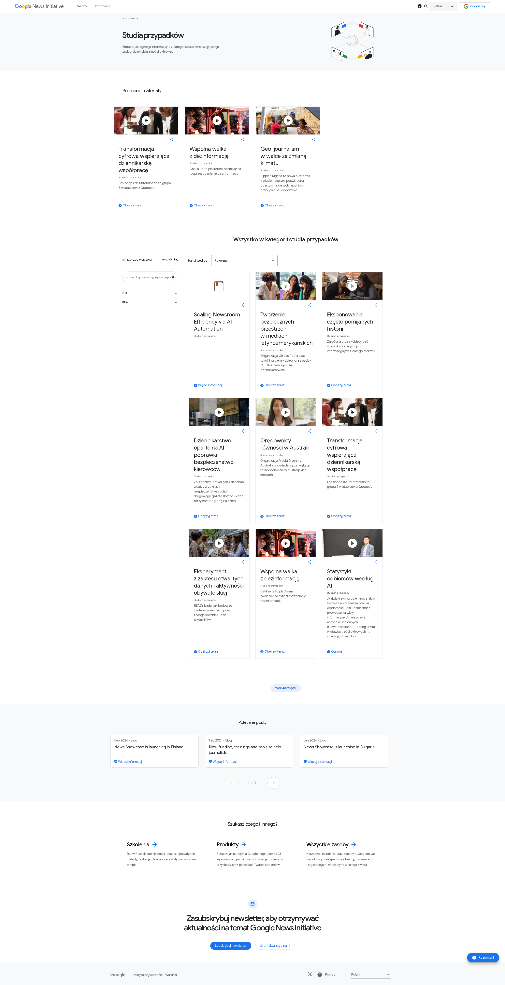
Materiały (131, 18)
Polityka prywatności (148, 975)
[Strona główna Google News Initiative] (39, 6)
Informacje (102, 6)
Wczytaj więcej (285, 688)
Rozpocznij (483, 957)
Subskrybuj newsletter (231, 946)
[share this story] (171, 139)
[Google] (117, 975)
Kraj (150, 302)
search (426, 6)
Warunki (171, 975)
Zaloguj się (477, 6)
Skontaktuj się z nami (275, 946)
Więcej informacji (129, 762)
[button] (443, 6)
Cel (150, 293)
